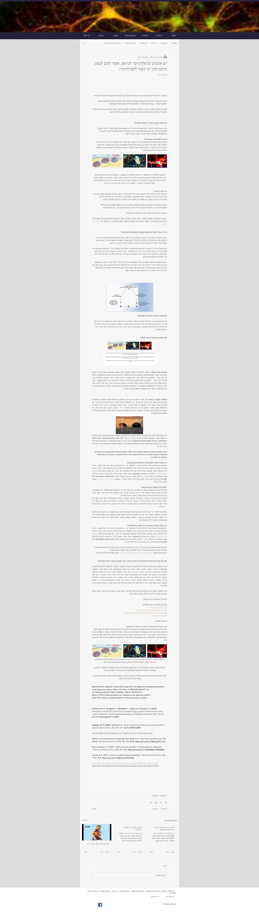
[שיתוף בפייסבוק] (166, 803)
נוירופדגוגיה (164, 43)
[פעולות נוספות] (93, 57)
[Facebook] (100, 905)
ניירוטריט (154, 43)
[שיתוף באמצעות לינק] (151, 803)
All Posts (174, 43)
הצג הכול (84, 820)
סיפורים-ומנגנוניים (130, 43)
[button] (84, 43)
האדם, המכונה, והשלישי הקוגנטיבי (133, 828)
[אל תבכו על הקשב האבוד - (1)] (96, 832)
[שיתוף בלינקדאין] (156, 803)
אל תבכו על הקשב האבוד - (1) (98, 844)
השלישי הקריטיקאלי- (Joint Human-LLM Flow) (164, 828)
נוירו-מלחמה (143, 43)
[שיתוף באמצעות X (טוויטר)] (161, 803)
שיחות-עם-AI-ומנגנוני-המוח (112, 43)
